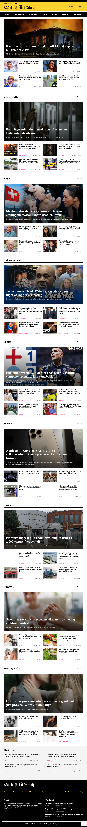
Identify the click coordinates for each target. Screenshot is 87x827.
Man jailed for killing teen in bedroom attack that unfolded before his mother (70, 146)
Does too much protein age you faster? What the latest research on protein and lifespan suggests (70, 637)
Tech (20, 482)
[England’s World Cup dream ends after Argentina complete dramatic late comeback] (43, 366)
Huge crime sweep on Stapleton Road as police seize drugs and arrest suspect (70, 161)
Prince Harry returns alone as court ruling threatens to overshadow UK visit (30, 228)
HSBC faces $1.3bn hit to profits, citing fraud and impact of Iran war (68, 569)
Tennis (21, 400)
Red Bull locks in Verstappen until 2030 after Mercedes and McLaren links (30, 77)
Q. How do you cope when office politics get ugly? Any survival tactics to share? (29, 732)
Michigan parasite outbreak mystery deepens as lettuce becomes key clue (69, 651)
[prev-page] (78, 775)
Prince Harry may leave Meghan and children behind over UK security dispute (69, 228)
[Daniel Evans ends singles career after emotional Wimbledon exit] (11, 409)
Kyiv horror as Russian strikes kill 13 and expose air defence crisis (64, 814)
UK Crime (22, 155)
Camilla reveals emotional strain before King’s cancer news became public (69, 77)
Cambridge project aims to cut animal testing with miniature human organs (30, 636)
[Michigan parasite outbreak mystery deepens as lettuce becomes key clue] (50, 654)
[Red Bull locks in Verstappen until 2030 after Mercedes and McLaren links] (11, 81)
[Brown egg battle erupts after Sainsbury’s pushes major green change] (11, 558)
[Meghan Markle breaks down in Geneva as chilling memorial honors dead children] (43, 203)
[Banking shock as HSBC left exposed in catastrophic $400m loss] (11, 572)
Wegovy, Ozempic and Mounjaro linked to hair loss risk (29, 651)
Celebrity (22, 318)
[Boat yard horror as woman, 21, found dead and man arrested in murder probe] (11, 164)
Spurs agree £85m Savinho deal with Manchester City (29, 62)
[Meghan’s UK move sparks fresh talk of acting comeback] (50, 66)
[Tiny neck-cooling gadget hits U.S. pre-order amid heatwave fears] (11, 491)
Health (21, 645)
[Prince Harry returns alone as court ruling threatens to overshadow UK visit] (11, 231)
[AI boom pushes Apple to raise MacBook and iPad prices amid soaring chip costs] (50, 476)
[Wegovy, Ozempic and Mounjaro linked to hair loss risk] (11, 654)
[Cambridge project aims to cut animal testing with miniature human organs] (11, 640)
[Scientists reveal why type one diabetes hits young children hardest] (43, 611)
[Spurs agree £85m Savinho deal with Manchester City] (11, 66)
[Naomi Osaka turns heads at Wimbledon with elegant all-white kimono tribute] (11, 395)
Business (22, 563)
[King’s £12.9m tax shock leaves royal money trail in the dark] (11, 246)
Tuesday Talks (23, 727)
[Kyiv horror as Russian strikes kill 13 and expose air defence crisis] (43, 38)
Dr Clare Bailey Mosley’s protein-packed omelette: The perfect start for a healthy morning (22, 755)
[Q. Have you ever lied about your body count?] (11, 721)
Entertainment (24, 333)
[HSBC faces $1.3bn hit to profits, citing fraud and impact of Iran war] (50, 572)
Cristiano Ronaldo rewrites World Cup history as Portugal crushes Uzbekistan (70, 406)
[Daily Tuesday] (15, 7)
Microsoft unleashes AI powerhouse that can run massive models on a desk (68, 487)
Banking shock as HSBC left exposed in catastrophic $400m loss (30, 569)
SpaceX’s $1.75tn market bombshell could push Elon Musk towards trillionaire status (68, 555)
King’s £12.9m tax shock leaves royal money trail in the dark (30, 242)
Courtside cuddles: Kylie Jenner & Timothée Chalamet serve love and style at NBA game (61, 755)
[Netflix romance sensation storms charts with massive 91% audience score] (50, 327)
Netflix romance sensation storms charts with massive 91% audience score (69, 324)
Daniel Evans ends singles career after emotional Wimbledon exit (28, 406)
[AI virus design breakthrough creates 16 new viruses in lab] (11, 476)
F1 (19, 86)
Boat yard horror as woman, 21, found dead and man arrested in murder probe (29, 161)
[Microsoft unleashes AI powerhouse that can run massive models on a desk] (50, 491)
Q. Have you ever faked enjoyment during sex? (67, 717)
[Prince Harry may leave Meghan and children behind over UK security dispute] (50, 231)
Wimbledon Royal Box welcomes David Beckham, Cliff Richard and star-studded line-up (30, 310)
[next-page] (82, 775)
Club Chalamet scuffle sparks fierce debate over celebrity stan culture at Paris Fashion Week (69, 310)
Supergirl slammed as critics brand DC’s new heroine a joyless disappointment (29, 324)
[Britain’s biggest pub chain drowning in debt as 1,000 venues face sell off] (43, 529)
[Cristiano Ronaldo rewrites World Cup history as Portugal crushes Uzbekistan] (50, 409)
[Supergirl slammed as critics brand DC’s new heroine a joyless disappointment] (11, 327)
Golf (6, 771)
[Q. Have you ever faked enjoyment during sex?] (50, 721)
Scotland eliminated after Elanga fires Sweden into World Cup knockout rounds (69, 391)
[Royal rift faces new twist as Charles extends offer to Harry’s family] (50, 246)
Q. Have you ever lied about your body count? (29, 717)
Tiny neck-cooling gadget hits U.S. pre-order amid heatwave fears (30, 487)
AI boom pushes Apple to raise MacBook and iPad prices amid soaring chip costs (70, 473)
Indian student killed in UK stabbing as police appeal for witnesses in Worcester (29, 146)
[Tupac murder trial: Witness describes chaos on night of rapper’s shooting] (43, 284)
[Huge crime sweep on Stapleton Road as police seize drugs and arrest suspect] (50, 164)
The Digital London (57, 824)
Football (22, 72)
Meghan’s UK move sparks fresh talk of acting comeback (69, 62)
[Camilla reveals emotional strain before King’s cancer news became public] (50, 81)
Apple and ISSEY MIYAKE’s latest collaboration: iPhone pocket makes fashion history (36, 454)
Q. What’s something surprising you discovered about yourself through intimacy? (68, 733)
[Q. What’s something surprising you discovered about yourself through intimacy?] (50, 736)
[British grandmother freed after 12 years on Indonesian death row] (43, 121)
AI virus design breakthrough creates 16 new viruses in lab (30, 472)
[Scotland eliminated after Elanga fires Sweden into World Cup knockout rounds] (50, 395)
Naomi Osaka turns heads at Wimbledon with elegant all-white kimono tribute (29, 391)
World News (48, 816)
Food (6, 761)
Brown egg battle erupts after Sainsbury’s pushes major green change (30, 554)
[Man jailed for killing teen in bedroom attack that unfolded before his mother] (50, 150)
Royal (61, 72)
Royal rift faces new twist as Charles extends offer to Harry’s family (69, 242)
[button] (68, 6)
